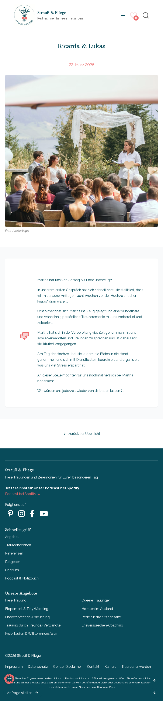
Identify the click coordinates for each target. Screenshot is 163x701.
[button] (9, 679)
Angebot (12, 537)
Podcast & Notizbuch (22, 578)
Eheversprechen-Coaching (102, 625)
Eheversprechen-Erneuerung (27, 617)
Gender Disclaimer (67, 667)
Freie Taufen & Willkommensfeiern (31, 634)
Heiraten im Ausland (97, 609)
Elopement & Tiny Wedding (26, 609)
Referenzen (14, 553)
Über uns (12, 570)
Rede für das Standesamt (102, 617)
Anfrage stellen (19, 693)
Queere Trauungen (96, 600)
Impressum (14, 667)
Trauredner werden (136, 667)
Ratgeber (12, 562)
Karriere (110, 667)
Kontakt (93, 667)
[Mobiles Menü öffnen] (123, 15)
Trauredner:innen (18, 545)
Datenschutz (38, 667)
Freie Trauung (15, 600)
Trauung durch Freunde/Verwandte (32, 625)
